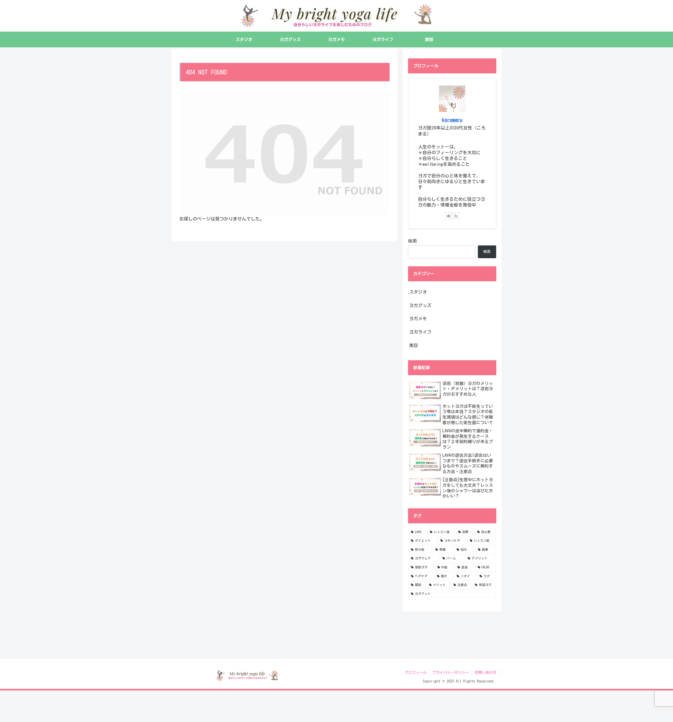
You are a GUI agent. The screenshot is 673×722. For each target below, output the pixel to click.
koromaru (452, 119)
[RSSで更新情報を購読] (455, 215)
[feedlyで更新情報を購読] (448, 215)
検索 (412, 241)
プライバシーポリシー (450, 672)
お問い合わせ (486, 672)
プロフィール (416, 672)
